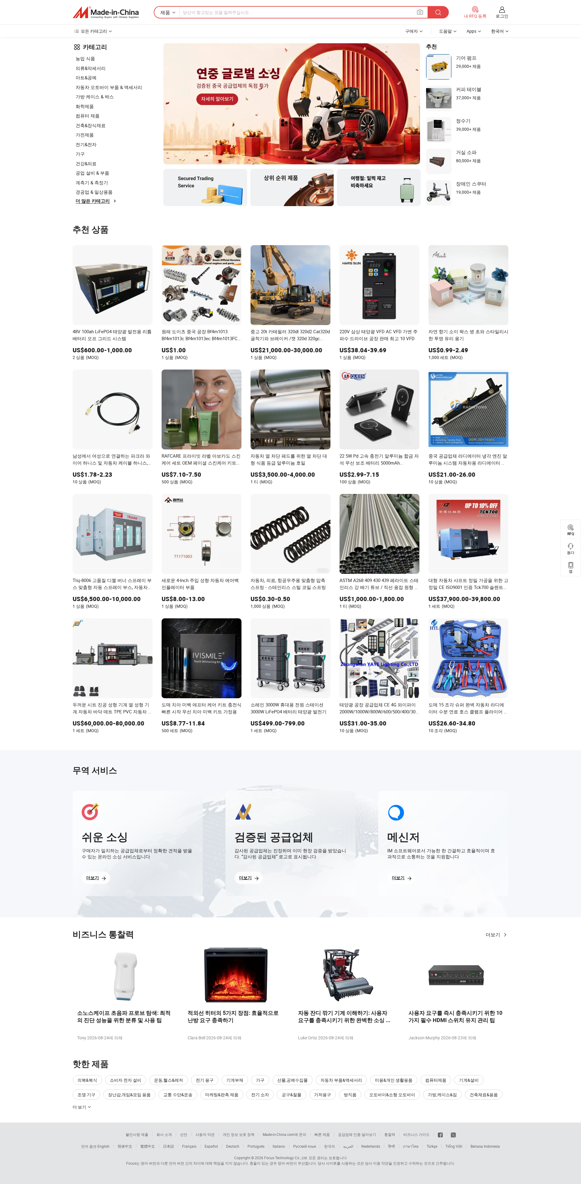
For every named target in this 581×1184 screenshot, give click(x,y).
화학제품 (85, 106)
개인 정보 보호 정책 (238, 1134)
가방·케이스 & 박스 (95, 97)
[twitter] (453, 1134)
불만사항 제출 (137, 1134)
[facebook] (440, 1134)
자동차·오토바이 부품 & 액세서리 (109, 87)
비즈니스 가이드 (416, 1134)
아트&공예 (86, 77)
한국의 (329, 1146)
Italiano (279, 1146)
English (103, 1146)
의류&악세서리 (91, 68)
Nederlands (370, 1146)
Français (189, 1146)
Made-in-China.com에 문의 (284, 1134)
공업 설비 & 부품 (92, 173)
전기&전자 (86, 144)
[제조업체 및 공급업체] (106, 12)
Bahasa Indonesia (485, 1146)
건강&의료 (86, 163)
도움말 (445, 31)
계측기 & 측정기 (92, 182)
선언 (183, 1134)
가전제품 (85, 135)
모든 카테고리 (94, 31)
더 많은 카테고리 (93, 201)
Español (211, 1146)
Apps (471, 31)
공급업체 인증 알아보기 (357, 1134)
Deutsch (232, 1146)
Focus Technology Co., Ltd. (286, 1157)
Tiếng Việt (453, 1146)
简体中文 (125, 1146)
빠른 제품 (322, 1134)
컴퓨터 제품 (88, 116)
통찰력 (389, 1134)
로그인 (502, 16)
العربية (348, 1146)
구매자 (411, 31)
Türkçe (432, 1146)
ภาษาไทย (411, 1146)
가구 (80, 154)
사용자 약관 (205, 1134)
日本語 (168, 1146)
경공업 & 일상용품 (94, 192)
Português (256, 1146)
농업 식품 (85, 58)
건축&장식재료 (91, 125)
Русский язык (304, 1146)
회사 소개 (164, 1134)
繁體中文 (147, 1146)
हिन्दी (391, 1146)
